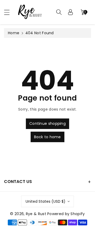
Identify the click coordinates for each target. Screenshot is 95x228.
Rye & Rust (36, 213)
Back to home (47, 137)
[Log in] (70, 12)
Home (13, 33)
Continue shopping (47, 123)
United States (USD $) (45, 201)
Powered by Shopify (66, 213)
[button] (9, 12)
